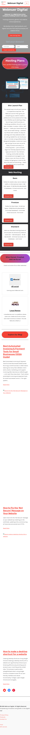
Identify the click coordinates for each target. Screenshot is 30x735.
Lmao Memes (15, 311)
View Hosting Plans (15, 35)
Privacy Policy (4, 715)
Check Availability (9, 50)
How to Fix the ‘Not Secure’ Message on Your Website (13, 511)
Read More (6, 384)
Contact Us (3, 719)
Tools (1, 724)
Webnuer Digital (15, 3)
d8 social (15, 286)
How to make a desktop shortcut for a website (15, 652)
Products (2, 717)
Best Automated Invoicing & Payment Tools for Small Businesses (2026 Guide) (14, 351)
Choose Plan (8, 167)
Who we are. (3, 727)
